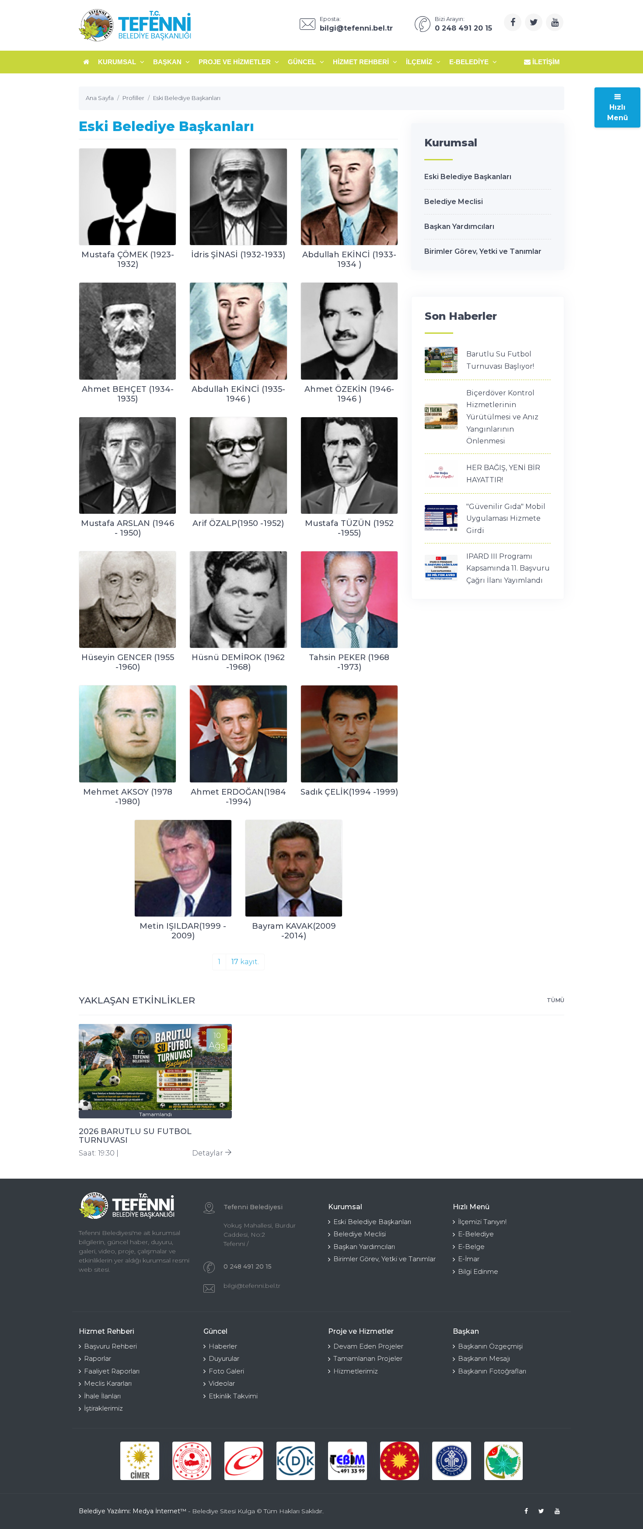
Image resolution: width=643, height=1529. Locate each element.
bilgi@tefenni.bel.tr (252, 1286)
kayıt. (245, 962)
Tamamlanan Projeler (367, 1358)
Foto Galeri (226, 1371)
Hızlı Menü (617, 112)
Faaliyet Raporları (112, 1371)
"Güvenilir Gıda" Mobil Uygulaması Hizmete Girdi (505, 518)
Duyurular (224, 1358)
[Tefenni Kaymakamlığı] (503, 1461)
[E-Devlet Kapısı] (243, 1461)
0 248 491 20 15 (248, 1266)
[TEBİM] (347, 1461)
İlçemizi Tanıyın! (482, 1222)
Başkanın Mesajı (484, 1358)
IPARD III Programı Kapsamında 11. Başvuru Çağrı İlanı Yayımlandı (508, 568)
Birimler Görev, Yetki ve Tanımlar (483, 251)
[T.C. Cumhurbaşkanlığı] (399, 1461)
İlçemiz (420, 62)
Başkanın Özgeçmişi (490, 1346)
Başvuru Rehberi (110, 1346)
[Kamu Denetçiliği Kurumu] (295, 1461)
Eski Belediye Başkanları (467, 177)
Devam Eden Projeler (368, 1346)
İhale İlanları (102, 1396)
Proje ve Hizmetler (236, 62)
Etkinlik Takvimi (233, 1396)
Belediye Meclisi (453, 201)
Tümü (555, 999)
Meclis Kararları (108, 1383)
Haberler (223, 1346)
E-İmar (468, 1259)
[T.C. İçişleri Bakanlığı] (191, 1461)
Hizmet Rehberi (362, 62)
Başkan (168, 62)
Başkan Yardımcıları (459, 226)
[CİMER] (139, 1461)
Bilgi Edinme (478, 1271)
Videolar (222, 1383)
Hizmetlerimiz (355, 1371)
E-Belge (471, 1246)
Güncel (303, 62)
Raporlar (97, 1358)
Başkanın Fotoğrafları (492, 1371)
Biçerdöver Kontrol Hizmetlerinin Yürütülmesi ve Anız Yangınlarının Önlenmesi (502, 417)
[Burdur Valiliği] (451, 1461)
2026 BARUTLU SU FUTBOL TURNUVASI (135, 1136)
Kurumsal (118, 62)
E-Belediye (469, 62)
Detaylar (208, 1153)
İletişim (545, 62)
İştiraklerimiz (103, 1408)
